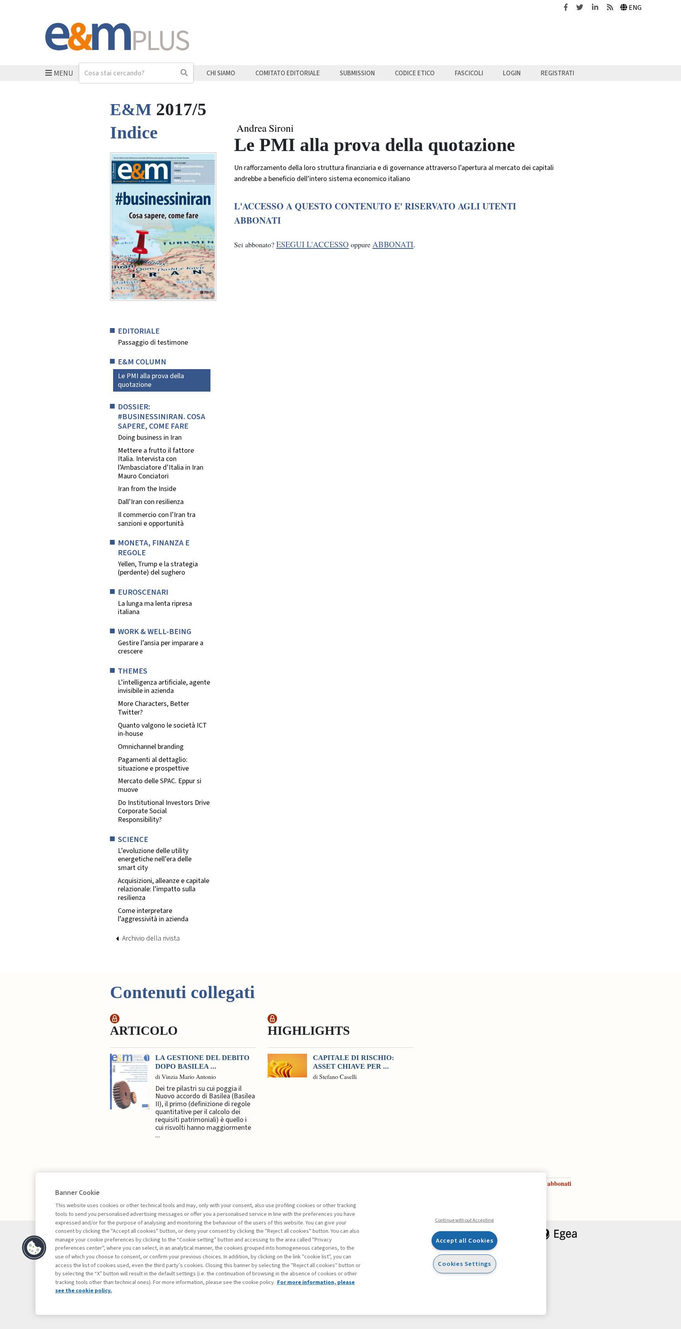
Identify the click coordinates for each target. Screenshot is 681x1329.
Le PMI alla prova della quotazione (151, 380)
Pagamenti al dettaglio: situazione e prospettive (153, 764)
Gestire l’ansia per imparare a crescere (160, 647)
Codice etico (415, 73)
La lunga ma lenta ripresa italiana (155, 607)
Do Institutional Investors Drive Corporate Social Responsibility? (164, 811)
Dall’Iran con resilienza (151, 502)
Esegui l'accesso (312, 244)
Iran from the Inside (147, 489)
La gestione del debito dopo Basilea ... (202, 1062)
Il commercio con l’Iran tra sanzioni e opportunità (156, 519)
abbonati (392, 244)
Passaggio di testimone (153, 342)
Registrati (557, 73)
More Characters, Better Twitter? (153, 708)
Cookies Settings (464, 1263)
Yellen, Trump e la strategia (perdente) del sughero (158, 568)
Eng (635, 8)
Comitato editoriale (287, 73)
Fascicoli (469, 73)
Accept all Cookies (464, 1240)
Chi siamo (221, 73)
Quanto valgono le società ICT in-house (162, 729)
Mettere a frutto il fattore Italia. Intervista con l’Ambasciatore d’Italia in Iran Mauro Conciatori (160, 463)
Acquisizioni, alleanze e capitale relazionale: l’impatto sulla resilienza (163, 889)
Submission (357, 73)
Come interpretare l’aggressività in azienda (155, 915)
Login (512, 73)
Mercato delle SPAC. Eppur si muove (159, 785)
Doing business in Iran (150, 437)
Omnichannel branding (151, 747)
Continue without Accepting (464, 1220)
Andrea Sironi (265, 128)
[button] (34, 1247)
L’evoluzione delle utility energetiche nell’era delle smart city (155, 859)
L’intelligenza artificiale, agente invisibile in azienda (164, 686)
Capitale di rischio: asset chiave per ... (353, 1062)
